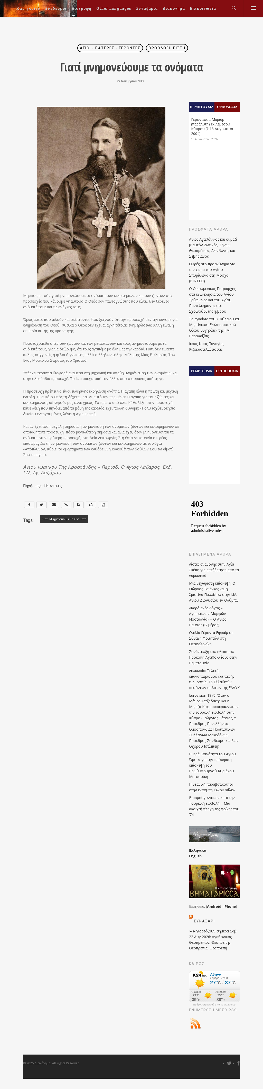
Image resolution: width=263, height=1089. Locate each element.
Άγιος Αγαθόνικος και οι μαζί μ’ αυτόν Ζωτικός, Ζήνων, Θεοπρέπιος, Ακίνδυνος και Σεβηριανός (213, 248)
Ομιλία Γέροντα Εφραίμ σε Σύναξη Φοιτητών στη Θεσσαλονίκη (211, 638)
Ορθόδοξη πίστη (166, 48)
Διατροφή (81, 8)
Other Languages (113, 8)
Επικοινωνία (203, 8)
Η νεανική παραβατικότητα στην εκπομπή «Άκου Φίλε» (212, 787)
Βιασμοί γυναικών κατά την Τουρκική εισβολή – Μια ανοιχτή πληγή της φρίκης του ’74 (214, 806)
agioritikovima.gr (49, 485)
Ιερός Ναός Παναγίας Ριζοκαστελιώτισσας (206, 346)
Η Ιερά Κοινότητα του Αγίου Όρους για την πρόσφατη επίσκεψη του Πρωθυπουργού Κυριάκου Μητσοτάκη (212, 765)
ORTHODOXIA (227, 371)
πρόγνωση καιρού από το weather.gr (214, 1004)
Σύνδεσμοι (56, 8)
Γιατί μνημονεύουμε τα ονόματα (64, 519)
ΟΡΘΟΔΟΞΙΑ (227, 106)
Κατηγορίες (28, 8)
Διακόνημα (174, 8)
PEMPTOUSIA (201, 371)
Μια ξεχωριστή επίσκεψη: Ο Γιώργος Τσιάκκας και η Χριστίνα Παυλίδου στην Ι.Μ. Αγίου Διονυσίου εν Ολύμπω (214, 592)
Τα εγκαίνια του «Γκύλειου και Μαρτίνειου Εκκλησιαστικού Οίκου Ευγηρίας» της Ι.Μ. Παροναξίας (214, 327)
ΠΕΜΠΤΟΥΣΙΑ (201, 106)
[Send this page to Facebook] (29, 505)
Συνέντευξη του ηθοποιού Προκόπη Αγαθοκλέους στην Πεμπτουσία (213, 657)
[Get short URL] (66, 505)
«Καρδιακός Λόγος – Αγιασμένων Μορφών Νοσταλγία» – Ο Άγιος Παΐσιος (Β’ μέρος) (207, 616)
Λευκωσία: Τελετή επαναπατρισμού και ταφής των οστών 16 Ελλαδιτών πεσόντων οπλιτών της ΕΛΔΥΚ (214, 679)
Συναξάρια (147, 8)
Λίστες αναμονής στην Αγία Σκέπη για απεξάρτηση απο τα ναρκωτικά (214, 570)
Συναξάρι (204, 921)
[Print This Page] (91, 505)
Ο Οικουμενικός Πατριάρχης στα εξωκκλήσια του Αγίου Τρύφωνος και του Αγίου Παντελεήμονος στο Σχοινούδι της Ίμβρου (212, 300)
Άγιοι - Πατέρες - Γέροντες (110, 48)
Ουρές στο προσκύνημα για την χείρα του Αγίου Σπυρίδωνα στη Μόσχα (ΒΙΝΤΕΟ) (212, 272)
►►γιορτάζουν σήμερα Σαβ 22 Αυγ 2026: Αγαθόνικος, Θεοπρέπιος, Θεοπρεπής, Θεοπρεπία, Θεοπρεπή (213, 939)
